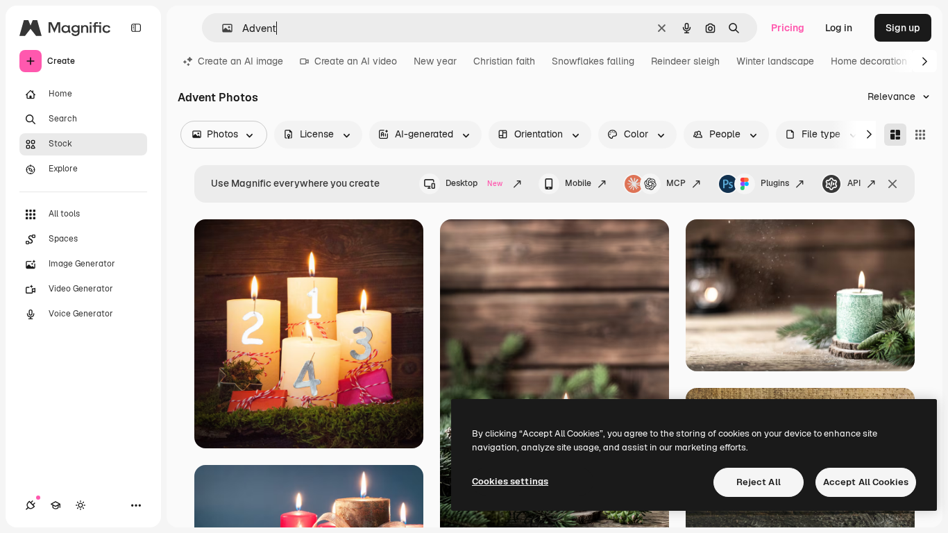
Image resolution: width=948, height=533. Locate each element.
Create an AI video (355, 61)
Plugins (775, 183)
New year (435, 61)
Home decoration (869, 61)
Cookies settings (510, 481)
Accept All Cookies (865, 482)
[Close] (892, 183)
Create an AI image (240, 61)
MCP (676, 183)
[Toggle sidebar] (136, 28)
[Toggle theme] (80, 505)
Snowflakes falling (593, 61)
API (854, 183)
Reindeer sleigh (685, 61)
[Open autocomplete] (222, 28)
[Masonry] (895, 135)
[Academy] (55, 505)
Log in (838, 28)
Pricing (787, 28)
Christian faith (504, 61)
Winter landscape (775, 61)
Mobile (578, 183)
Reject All (758, 482)
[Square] (920, 135)
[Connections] (30, 505)
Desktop (474, 183)
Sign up (903, 28)
